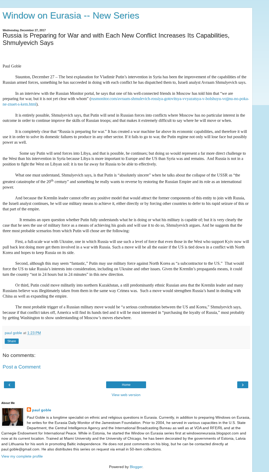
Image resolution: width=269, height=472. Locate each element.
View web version (126, 395)
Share (11, 341)
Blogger (136, 467)
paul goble (41, 410)
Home (126, 385)
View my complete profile (22, 456)
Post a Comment (21, 367)
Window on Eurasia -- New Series (71, 15)
